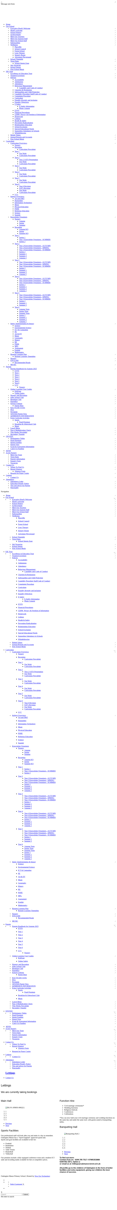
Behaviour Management (23, 86)
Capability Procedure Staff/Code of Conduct (31, 94)
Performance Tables (18, 438)
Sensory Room (20, 55)
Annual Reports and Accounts (21, 137)
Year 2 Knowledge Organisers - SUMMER (35, 250)
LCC (16, 194)
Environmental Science (23, 328)
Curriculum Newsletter (27, 149)
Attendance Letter (16, 481)
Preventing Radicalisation (24, 123)
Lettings (17, 119)
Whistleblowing (20, 133)
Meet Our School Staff (19, 41)
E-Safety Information (26, 106)
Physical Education (21, 207)
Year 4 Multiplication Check (20, 430)
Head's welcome (16, 30)
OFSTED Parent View (19, 414)
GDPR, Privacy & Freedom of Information (30, 114)
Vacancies (14, 463)
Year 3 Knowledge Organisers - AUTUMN (35, 262)
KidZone (18, 391)
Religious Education (22, 211)
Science (17, 213)
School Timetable (17, 59)
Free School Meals (17, 69)
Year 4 (17, 172)
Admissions (19, 82)
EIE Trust (9, 71)
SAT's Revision (24, 188)
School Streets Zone (22, 63)
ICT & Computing (21, 330)
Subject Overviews (17, 196)
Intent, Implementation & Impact (22, 324)
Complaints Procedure (23, 96)
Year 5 (17, 178)
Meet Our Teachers (17, 37)
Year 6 (17, 184)
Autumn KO (23, 229)
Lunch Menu (15, 428)
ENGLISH (15, 360)
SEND (8, 451)
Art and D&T (19, 199)
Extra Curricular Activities (20, 418)
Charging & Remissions (23, 90)
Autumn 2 (23, 258)
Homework (19, 117)
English (17, 350)
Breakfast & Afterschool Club (25, 424)
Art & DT (18, 334)
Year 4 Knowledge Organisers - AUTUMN (35, 278)
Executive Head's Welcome (20, 28)
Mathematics (19, 352)
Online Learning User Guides (21, 389)
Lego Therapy (20, 53)
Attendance (19, 84)
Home (8, 24)
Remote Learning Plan (19, 354)
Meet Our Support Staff (19, 39)
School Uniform (16, 404)
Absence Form (20, 471)
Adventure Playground (23, 57)
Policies (13, 78)
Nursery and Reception (19, 395)
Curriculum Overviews (19, 143)
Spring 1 (22, 237)
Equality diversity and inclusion (26, 100)
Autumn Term (24, 309)
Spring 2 (22, 242)
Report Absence (16, 469)
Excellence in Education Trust (21, 73)
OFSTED (9, 436)
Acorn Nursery (11, 453)
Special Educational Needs (24, 129)
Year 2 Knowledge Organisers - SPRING (34, 248)
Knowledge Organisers (19, 217)
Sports (17, 420)
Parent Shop (19, 406)
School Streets (16, 67)
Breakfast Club (16, 399)
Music (17, 205)
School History (16, 32)
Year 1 (17, 151)
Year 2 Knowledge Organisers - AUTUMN (35, 246)
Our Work (23, 153)
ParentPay (14, 401)
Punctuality (15, 488)
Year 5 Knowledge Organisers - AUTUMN (35, 295)
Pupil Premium (24, 422)
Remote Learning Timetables (25, 356)
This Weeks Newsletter (19, 432)
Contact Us (10, 465)
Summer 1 (23, 254)
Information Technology (23, 203)
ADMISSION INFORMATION (22, 416)
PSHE (17, 209)
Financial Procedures (22, 112)
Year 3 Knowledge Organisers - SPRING (34, 264)
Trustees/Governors (18, 76)
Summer (22, 225)
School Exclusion (21, 127)
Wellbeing (14, 45)
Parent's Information (18, 459)
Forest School (20, 51)
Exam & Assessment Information (22, 447)
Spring (21, 223)
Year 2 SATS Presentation (28, 160)
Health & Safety (20, 121)
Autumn (22, 221)
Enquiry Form (16, 461)
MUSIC (13, 365)
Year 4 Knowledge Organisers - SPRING (34, 281)
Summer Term (24, 313)
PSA (12, 410)
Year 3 (17, 166)
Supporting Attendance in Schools (27, 131)
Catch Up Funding (17, 449)
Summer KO (23, 233)
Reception (18, 147)
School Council (20, 49)
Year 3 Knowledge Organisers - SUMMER (35, 266)
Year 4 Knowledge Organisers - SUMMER (35, 283)
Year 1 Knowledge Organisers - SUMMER (35, 240)
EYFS (17, 110)
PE (16, 332)
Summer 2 (23, 256)
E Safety (18, 104)
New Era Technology (42, 1176)
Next (7, 1126)
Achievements (15, 35)
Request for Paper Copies (20, 473)
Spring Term (23, 311)
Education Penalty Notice (20, 484)
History (17, 340)
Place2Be (18, 47)
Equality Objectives (22, 102)
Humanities (19, 201)
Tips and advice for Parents (20, 486)
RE (16, 342)
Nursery (17, 145)
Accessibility (19, 80)
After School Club (17, 397)
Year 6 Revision (25, 186)
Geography (19, 338)
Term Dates (15, 61)
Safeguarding (15, 43)
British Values (16, 135)
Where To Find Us (17, 467)
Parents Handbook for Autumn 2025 (24, 369)
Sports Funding (16, 442)
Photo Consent (24, 108)
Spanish (17, 215)
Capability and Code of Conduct (31, 88)
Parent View (15, 445)
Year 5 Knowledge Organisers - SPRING (34, 297)
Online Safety (20, 393)
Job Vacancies (16, 65)
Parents (8, 367)
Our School (10, 26)
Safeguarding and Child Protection (27, 92)
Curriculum (19, 98)
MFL (16, 346)
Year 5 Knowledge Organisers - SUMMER (35, 299)
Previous (8, 1123)
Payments (14, 412)
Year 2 (17, 158)
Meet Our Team (16, 455)
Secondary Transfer (18, 434)
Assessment (19, 348)
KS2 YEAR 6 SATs (18, 408)
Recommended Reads (22, 363)
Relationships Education (23, 125)
